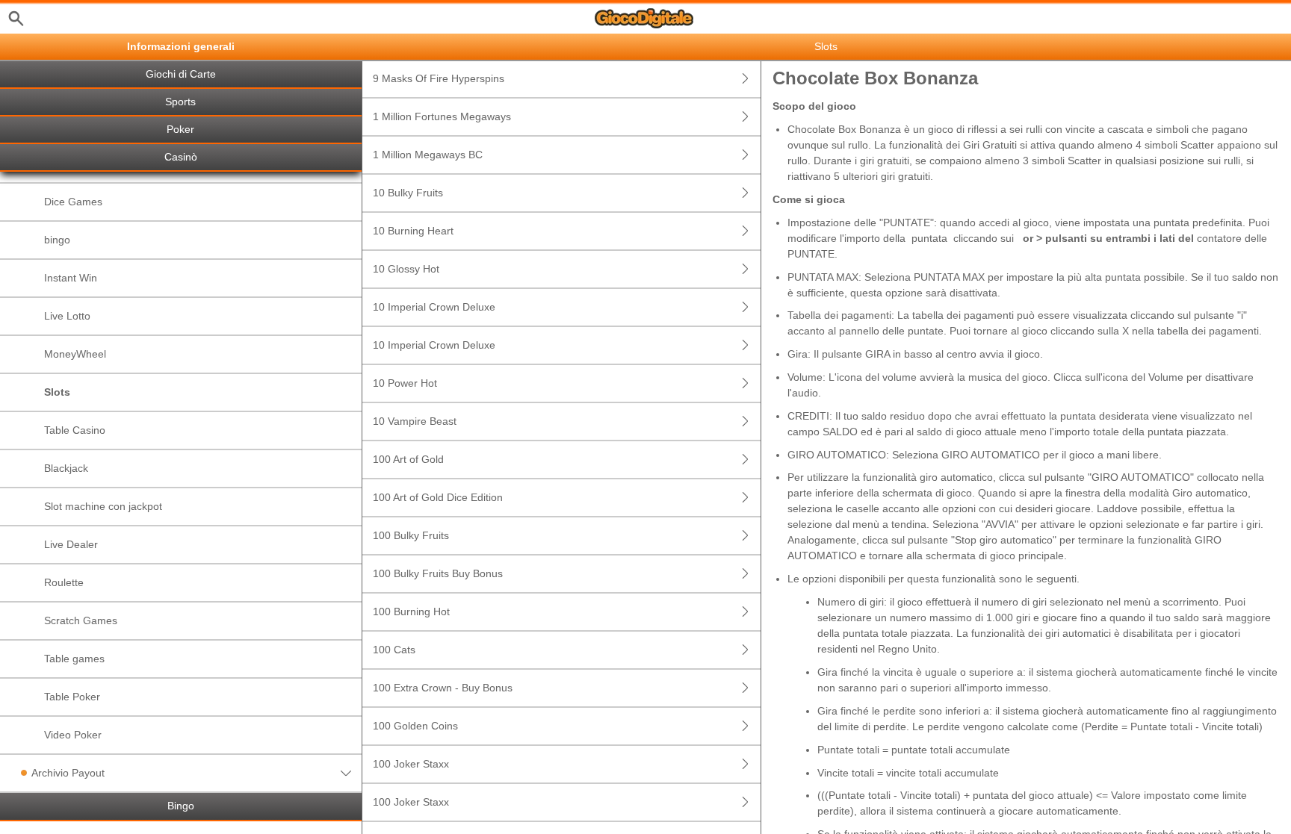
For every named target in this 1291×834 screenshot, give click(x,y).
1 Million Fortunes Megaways (442, 116)
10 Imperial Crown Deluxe (434, 307)
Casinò (180, 157)
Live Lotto (67, 316)
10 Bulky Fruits (408, 193)
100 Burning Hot (411, 611)
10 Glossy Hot (406, 269)
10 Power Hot (405, 383)
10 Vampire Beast (414, 421)
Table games (74, 659)
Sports (180, 102)
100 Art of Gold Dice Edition (438, 497)
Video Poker (73, 735)
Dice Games (73, 202)
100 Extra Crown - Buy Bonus (443, 688)
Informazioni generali (181, 46)
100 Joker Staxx (411, 764)
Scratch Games (80, 620)
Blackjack (66, 468)
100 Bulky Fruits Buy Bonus (438, 573)
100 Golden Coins (415, 726)
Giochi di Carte (181, 74)
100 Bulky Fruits (411, 535)
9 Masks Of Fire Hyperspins (438, 78)
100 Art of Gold (408, 459)
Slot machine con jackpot (103, 506)
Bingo (180, 806)
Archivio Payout (68, 773)
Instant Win (70, 278)
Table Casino (74, 430)
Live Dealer (71, 544)
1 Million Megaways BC (428, 155)
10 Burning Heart (413, 231)
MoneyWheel (75, 354)
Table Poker (72, 697)
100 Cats (394, 650)
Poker (180, 129)
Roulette (64, 582)
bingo (57, 240)
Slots (57, 392)
